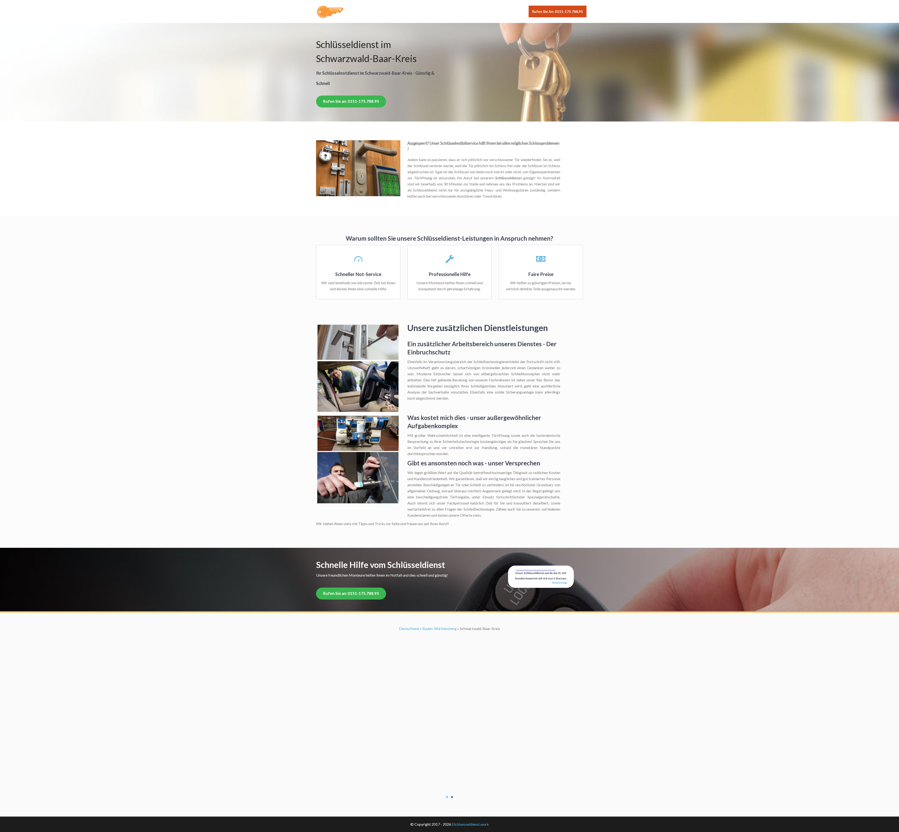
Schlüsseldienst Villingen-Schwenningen (449, 744)
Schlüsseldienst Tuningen (449, 726)
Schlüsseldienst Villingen (449, 738)
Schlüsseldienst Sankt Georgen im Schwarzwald (449, 701)
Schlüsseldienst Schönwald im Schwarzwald (449, 713)
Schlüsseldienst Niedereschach (449, 695)
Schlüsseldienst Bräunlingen (449, 646)
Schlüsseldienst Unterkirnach (449, 732)
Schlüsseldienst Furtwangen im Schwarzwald (449, 665)
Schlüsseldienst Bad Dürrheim (449, 628)
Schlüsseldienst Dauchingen (449, 653)
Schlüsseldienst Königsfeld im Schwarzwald (449, 683)
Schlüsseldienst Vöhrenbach (449, 750)
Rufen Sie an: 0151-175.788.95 (557, 11)
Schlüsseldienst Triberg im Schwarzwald (449, 720)
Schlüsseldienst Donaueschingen (449, 659)
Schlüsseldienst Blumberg (449, 634)
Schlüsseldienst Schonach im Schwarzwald (449, 707)
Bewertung (559, 582)
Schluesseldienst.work (471, 824)
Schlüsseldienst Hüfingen (450, 677)
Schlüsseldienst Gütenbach (449, 671)
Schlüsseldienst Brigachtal (450, 640)
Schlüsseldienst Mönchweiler (449, 689)
